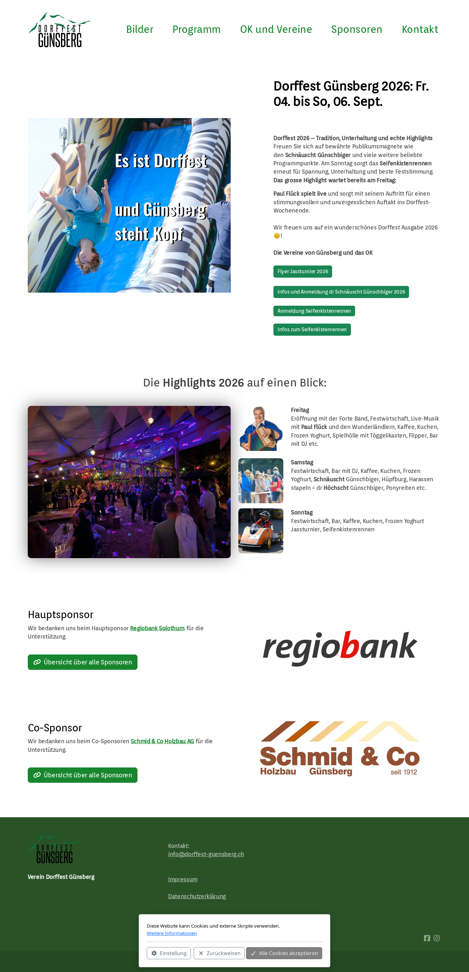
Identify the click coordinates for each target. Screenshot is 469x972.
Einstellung (173, 953)
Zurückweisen (224, 953)
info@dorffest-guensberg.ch (206, 854)
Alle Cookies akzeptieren (288, 953)
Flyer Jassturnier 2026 (303, 271)
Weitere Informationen (172, 933)
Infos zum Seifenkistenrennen (312, 329)
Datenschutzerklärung (197, 896)
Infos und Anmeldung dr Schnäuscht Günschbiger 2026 (341, 292)
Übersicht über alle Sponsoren (88, 662)
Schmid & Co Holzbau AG (162, 741)
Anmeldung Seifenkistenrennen (314, 311)
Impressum (182, 879)
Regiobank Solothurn (157, 628)
